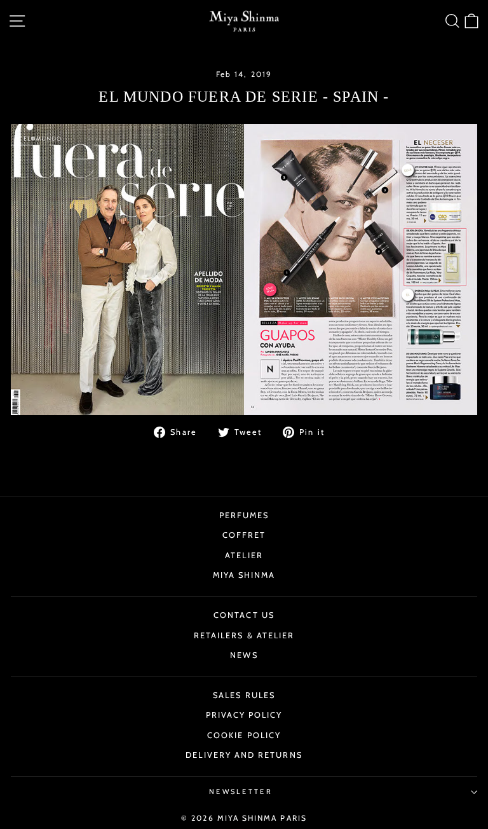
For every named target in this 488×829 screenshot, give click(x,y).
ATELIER (244, 555)
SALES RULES (244, 695)
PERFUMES (244, 515)
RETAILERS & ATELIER (244, 635)
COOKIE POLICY (244, 735)
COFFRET (244, 535)
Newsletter (241, 791)
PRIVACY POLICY (244, 715)
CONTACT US (244, 615)
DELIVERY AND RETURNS (244, 755)
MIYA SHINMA (244, 575)
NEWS (243, 655)
